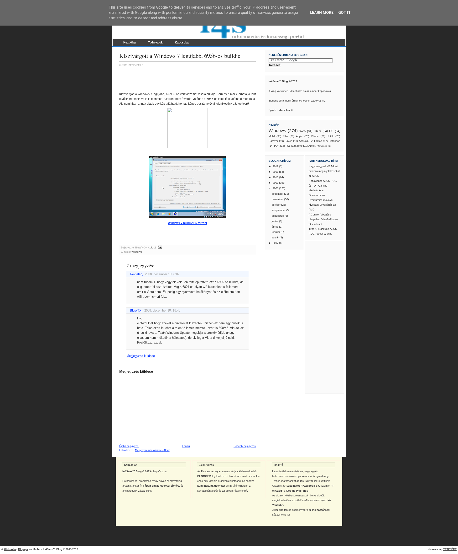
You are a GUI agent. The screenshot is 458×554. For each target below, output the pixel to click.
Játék (330, 136)
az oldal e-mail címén (242, 476)
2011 (276, 171)
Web (302, 131)
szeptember (279, 210)
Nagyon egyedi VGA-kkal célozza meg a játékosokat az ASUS (324, 171)
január (276, 237)
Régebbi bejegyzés (245, 446)
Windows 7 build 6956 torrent (187, 223)
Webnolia (10, 549)
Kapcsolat (182, 42)
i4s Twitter (306, 480)
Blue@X (135, 310)
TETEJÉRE (450, 549)
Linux (317, 131)
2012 (276, 166)
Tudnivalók (155, 42)
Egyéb (288, 141)
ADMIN (312, 146)
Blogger (23, 549)
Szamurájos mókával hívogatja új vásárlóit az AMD (322, 205)
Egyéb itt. (281, 110)
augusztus (278, 215)
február (276, 232)
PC (331, 131)
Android (303, 141)
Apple (299, 136)
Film (285, 136)
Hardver (273, 141)
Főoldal (186, 446)
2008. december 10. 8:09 (162, 274)
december (278, 193)
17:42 (152, 247)
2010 (276, 177)
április (275, 226)
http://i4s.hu (160, 471)
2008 (276, 188)
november (278, 199)
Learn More (321, 12)
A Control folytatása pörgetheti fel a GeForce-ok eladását (323, 219)
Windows (136, 251)
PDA (276, 145)
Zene (299, 145)
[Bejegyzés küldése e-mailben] (159, 247)
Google (323, 146)
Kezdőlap (129, 42)
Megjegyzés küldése (140, 356)
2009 (276, 182)
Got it (344, 12)
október (276, 204)
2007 (276, 243)
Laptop (318, 141)
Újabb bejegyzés (129, 446)
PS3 (288, 145)
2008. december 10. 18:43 (162, 310)
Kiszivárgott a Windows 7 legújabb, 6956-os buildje (179, 55)
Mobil (272, 136)
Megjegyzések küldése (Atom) (152, 450)
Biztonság (334, 141)
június (275, 221)
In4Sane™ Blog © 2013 (283, 81)
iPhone (315, 136)
